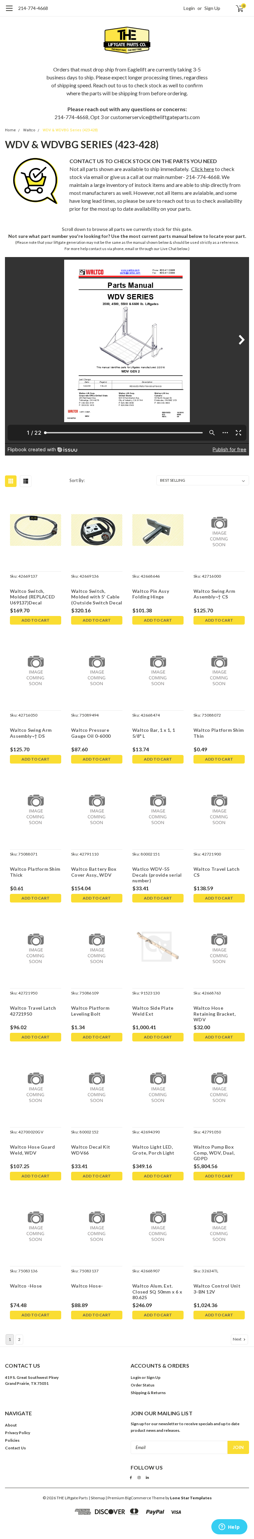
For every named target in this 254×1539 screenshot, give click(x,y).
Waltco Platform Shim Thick (35, 872)
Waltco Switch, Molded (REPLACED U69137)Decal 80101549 (32, 597)
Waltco (29, 130)
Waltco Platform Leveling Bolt (90, 1011)
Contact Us (15, 1447)
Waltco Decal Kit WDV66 (90, 1150)
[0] (236, 8)
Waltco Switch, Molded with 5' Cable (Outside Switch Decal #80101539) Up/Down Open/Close (96, 597)
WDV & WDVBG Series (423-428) (70, 130)
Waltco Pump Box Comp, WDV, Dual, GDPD (213, 1152)
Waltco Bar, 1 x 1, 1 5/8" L (153, 733)
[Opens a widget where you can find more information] (229, 1527)
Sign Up (212, 8)
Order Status (142, 1385)
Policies (12, 1440)
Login (189, 8)
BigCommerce (138, 1497)
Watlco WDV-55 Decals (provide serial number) (157, 874)
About (11, 1425)
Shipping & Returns (148, 1392)
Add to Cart (35, 620)
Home (10, 130)
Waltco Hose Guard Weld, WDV (32, 1150)
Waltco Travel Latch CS (216, 872)
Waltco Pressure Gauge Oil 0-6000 (90, 733)
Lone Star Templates (191, 1497)
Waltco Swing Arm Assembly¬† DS (31, 733)
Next (237, 1339)
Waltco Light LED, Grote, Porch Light (153, 1150)
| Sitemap (97, 1497)
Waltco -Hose (26, 1286)
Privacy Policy (17, 1432)
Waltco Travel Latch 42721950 (33, 1011)
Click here (202, 169)
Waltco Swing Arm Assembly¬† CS (214, 594)
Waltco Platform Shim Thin (218, 733)
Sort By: (77, 480)
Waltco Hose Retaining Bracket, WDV (214, 1013)
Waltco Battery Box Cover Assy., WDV (94, 872)
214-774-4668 (33, 8)
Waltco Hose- (87, 1286)
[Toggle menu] (9, 11)
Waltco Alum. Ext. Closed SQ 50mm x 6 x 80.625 (157, 1291)
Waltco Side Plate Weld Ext (152, 1011)
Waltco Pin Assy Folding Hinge (150, 594)
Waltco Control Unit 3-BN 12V (216, 1289)
